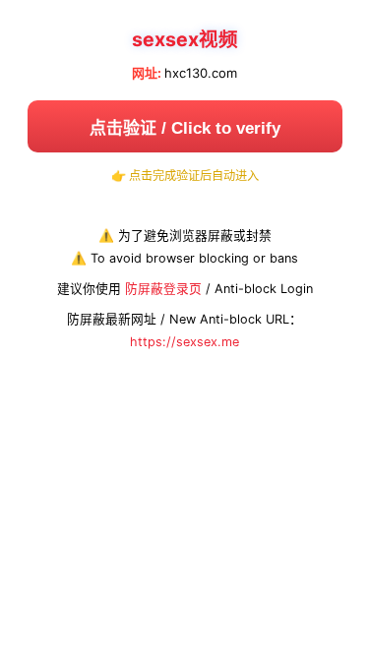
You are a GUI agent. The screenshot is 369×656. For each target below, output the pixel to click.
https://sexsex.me (184, 341)
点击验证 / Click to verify (185, 128)
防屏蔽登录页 (163, 288)
